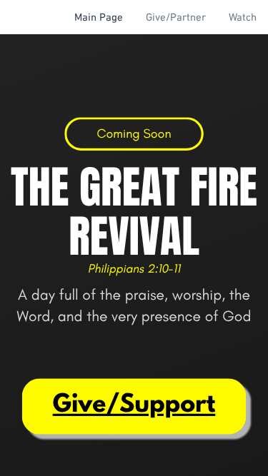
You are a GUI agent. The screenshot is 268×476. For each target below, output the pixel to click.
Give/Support (134, 406)
